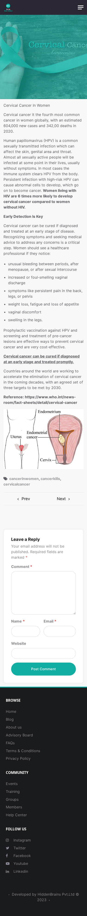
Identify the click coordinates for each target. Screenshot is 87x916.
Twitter (19, 848)
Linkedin (20, 871)
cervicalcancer (16, 484)
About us (14, 727)
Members (14, 807)
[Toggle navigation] (81, 7)
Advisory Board (19, 735)
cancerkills (50, 478)
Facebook (21, 855)
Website (18, 643)
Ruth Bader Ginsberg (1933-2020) (23, 498)
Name (18, 621)
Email (50, 621)
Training (13, 791)
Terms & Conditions (23, 750)
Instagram (21, 840)
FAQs (10, 743)
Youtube (20, 863)
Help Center (16, 815)
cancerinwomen (24, 478)
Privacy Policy (18, 758)
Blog (10, 719)
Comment (21, 566)
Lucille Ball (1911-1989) (64, 498)
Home (11, 711)
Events (12, 783)
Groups (12, 799)
